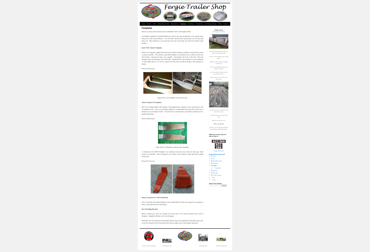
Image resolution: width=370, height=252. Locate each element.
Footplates (183, 24)
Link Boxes (191, 24)
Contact (225, 24)
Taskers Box (199, 24)
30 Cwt (149, 24)
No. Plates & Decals (210, 24)
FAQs (219, 24)
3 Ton (154, 24)
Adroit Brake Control (163, 24)
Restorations (174, 24)
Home (143, 24)
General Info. (218, 168)
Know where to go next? (217, 154)
